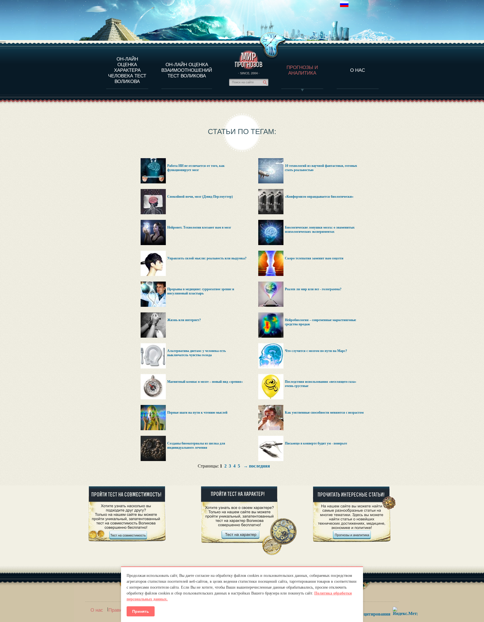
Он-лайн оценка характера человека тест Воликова (127, 70)
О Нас (357, 70)
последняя (259, 466)
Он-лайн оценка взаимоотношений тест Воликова (186, 70)
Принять (140, 611)
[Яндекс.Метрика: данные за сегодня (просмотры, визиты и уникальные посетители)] (405, 611)
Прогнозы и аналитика (302, 70)
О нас (96, 610)
